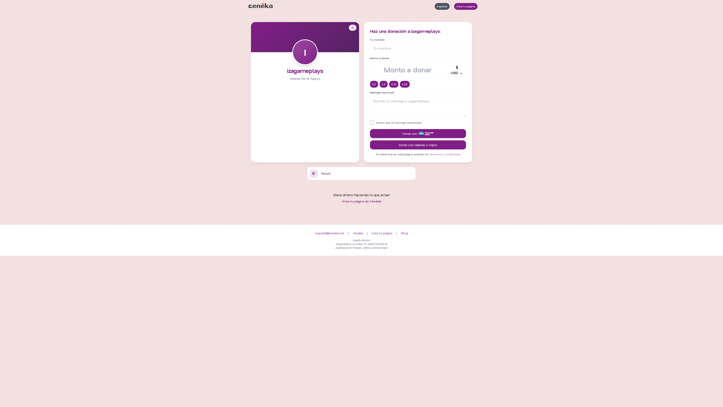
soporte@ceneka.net (329, 233)
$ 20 (404, 84)
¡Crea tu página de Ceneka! (361, 201)
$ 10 (393, 84)
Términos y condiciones (445, 154)
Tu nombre (377, 39)
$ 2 (374, 84)
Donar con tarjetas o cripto (418, 145)
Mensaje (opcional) (382, 92)
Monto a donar (379, 58)
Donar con (409, 133)
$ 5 (383, 84)
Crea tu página (465, 6)
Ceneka (358, 233)
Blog (404, 233)
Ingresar (442, 6)
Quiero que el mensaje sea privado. (399, 122)
